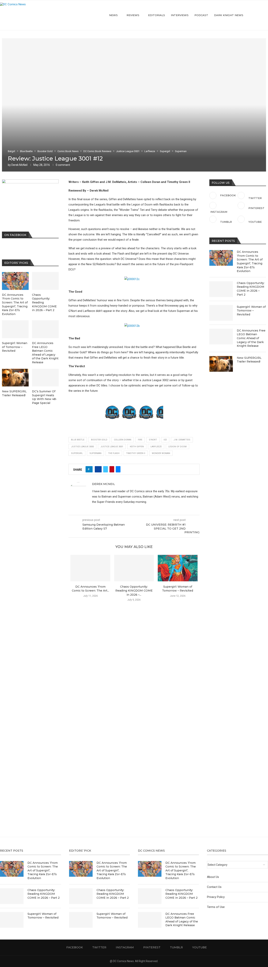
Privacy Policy (216, 897)
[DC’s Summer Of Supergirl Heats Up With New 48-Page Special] (45, 378)
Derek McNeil (19, 164)
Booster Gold (99, 439)
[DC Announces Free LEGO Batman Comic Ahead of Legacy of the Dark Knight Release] (221, 336)
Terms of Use (216, 907)
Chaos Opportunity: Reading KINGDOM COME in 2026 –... (134, 590)
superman (95, 453)
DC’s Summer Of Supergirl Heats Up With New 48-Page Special (44, 397)
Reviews (133, 15)
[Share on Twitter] (105, 469)
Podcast (201, 15)
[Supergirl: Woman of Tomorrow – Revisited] (177, 568)
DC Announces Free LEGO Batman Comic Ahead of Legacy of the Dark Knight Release (251, 338)
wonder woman (161, 453)
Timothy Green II (135, 453)
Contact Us (214, 887)
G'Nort (153, 439)
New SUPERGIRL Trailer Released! (249, 359)
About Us (213, 877)
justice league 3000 (82, 446)
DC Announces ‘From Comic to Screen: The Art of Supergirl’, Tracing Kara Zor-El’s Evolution (250, 261)
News (113, 15)
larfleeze (156, 446)
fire (140, 439)
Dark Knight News (228, 15)
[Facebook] (250, 15)
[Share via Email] (118, 469)
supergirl (77, 453)
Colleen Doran (122, 439)
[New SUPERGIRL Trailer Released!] (221, 364)
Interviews (180, 15)
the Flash (113, 453)
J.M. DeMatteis (181, 439)
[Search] (266, 15)
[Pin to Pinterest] (111, 469)
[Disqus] (133, 661)
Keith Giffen (137, 446)
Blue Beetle (77, 439)
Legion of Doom (177, 446)
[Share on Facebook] (98, 469)
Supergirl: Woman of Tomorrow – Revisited (251, 310)
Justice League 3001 (111, 446)
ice (165, 439)
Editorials (156, 15)
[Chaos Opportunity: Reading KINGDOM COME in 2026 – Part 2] (134, 568)
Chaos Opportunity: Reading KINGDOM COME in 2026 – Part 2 (250, 288)
